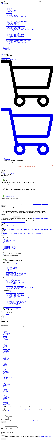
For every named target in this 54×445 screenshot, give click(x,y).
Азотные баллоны (7, 159)
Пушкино (5, 340)
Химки (4, 393)
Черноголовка (6, 371)
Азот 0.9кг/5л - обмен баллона (12, 30)
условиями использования (45, 436)
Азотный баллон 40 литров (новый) (14, 33)
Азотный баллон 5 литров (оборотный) (14, 37)
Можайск (5, 353)
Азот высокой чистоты (8, 242)
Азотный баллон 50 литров (12, 41)
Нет (3, 317)
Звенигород (5, 399)
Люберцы (5, 354)
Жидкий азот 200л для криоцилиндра (14, 17)
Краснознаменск (7, 375)
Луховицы (5, 356)
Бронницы (5, 402)
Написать (16, 59)
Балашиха (5, 403)
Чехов (4, 332)
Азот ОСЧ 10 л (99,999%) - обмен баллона (15, 26)
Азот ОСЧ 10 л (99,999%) (11, 11)
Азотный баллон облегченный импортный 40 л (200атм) (18, 39)
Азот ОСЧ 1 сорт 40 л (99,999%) (13, 7)
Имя (2, 415)
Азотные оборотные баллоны (9, 249)
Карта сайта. (10, 410)
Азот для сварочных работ (9, 240)
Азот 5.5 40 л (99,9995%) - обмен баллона (15, 28)
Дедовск (5, 364)
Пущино (5, 373)
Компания (3, 198)
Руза (4, 338)
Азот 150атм (6, 241)
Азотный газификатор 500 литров (13, 46)
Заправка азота (6, 47)
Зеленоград (5, 386)
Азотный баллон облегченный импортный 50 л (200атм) (18, 40)
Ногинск (5, 346)
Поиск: (2, 324)
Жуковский (5, 391)
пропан (17, 409)
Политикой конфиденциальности (40, 204)
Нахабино (5, 359)
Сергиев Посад (6, 334)
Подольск (5, 396)
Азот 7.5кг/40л (9, 8)
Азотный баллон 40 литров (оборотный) (15, 34)
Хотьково (5, 336)
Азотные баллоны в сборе (9, 246)
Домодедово (6, 401)
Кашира (5, 362)
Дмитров (5, 367)
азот (20, 409)
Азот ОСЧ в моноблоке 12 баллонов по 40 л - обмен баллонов (20, 29)
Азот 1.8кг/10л (9, 13)
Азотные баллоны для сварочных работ (12, 243)
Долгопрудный (6, 384)
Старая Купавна (6, 349)
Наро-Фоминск (6, 351)
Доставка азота (6, 49)
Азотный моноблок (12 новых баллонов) (15, 43)
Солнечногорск (6, 333)
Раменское (5, 339)
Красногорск (6, 358)
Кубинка (5, 344)
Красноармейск (6, 404)
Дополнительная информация (7, 202)
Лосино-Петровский (7, 377)
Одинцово (5, 343)
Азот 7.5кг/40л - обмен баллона (13, 22)
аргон (22, 409)
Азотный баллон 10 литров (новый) (14, 35)
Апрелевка (5, 350)
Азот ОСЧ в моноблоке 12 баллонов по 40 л (16, 16)
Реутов (4, 380)
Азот (4, 158)
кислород (37, 409)
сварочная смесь (43, 409)
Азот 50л (8, 9)
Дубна (4, 383)
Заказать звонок (15, 56)
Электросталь (6, 392)
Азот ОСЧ (5, 239)
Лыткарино (5, 378)
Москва (7, 314)
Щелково (5, 330)
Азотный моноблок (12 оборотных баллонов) (16, 42)
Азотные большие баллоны (9, 248)
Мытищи (5, 352)
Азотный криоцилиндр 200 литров (14, 44)
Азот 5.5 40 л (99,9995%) (11, 15)
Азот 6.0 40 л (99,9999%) (11, 10)
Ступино (5, 337)
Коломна (5, 398)
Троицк (5, 385)
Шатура (5, 331)
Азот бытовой (6, 245)
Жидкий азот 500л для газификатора (14, 18)
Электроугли (6, 347)
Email (2, 429)
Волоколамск (6, 370)
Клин (4, 360)
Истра (4, 363)
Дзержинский (6, 372)
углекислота (32, 409)
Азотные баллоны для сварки (9, 247)
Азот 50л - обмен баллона (11, 23)
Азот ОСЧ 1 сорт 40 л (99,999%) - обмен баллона (17, 21)
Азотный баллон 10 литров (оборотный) (15, 36)
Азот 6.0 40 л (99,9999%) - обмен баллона (15, 24)
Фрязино (5, 382)
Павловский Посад (7, 341)
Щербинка (5, 388)
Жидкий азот (6, 48)
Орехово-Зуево (6, 397)
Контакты (5, 50)
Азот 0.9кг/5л (9, 14)
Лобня (4, 376)
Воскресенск (6, 369)
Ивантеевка (5, 379)
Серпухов (5, 395)
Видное (5, 357)
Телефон (3, 200)
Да (1, 317)
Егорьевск (5, 366)
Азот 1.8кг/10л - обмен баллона (13, 27)
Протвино (5, 390)
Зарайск (5, 365)
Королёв (5, 389)
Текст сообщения (4, 419)
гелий (49, 409)
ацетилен (26, 409)
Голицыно (5, 345)
